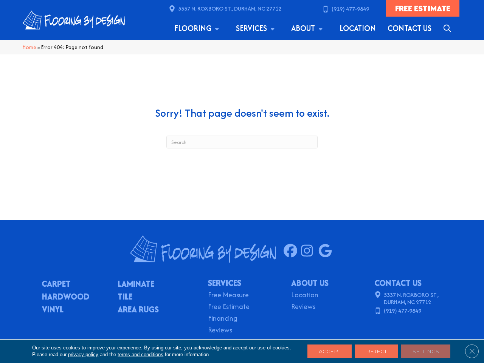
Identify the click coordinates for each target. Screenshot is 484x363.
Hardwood (66, 297)
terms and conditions (140, 354)
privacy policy (83, 354)
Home (29, 47)
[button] (448, 28)
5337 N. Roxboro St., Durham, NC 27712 (229, 8)
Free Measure (228, 295)
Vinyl (53, 310)
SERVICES (224, 283)
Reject (376, 351)
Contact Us (409, 28)
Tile (125, 297)
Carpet (56, 284)
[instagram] (309, 251)
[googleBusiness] (326, 251)
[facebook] (292, 251)
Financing (222, 319)
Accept (329, 351)
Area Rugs (138, 310)
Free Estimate (229, 307)
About (304, 28)
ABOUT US (310, 283)
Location (358, 28)
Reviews (220, 330)
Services (252, 28)
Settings (426, 351)
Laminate (136, 284)
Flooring (193, 28)
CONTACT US (398, 283)
